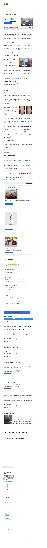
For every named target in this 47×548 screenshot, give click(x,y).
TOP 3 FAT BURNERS (14, 27)
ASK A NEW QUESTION (7, 341)
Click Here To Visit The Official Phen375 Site (17, 312)
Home (5, 29)
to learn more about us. (7, 481)
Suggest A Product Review (6, 529)
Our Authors (5, 455)
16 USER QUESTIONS (7, 27)
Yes (17, 287)
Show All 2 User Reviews (9, 269)
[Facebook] (30, 27)
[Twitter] (32, 27)
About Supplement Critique (29, 9)
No (20, 287)
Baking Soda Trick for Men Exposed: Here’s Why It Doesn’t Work (8, 500)
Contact (4, 11)
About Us (6, 513)
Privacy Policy (6, 516)
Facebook (14, 425)
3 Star (6, 265)
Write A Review (8, 23)
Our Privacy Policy (13, 537)
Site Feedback (5, 528)
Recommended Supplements (8, 9)
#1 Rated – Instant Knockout (11, 187)
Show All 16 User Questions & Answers (10, 408)
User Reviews (12, 18)
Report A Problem (5, 527)
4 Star (6, 264)
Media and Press (7, 518)
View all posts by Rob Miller (8, 426)
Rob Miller (7, 16)
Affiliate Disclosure (7, 515)
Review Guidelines (6, 457)
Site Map (27, 537)
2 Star (6, 266)
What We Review (18, 9)
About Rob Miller (6, 537)
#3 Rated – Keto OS (9, 235)
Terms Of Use (6, 454)
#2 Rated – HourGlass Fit (10, 209)
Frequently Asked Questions (7, 456)
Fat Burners (9, 29)
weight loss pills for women (22, 160)
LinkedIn (17, 425)
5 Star (6, 263)
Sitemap (6, 517)
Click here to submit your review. (11, 273)
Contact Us (6, 514)
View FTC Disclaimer (22, 537)
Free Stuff (38, 9)
